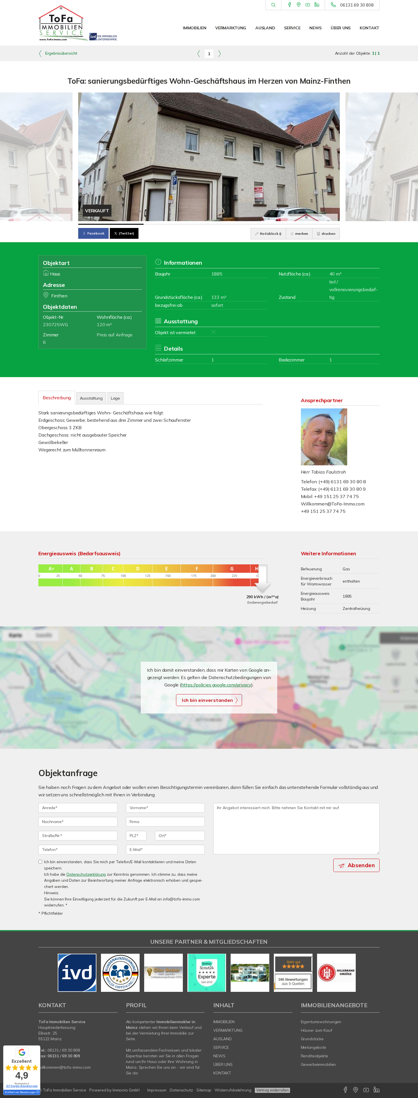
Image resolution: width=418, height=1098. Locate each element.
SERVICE (292, 27)
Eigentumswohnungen (321, 1021)
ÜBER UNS (341, 27)
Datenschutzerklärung (86, 874)
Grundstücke (312, 1038)
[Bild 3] (241, 224)
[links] (198, 53)
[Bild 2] (176, 224)
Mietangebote (313, 1047)
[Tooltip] (37, 1092)
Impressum (156, 1090)
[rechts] (219, 53)
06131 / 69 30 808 (63, 1050)
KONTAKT (369, 27)
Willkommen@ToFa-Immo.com (333, 504)
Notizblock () (270, 233)
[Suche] (273, 5)
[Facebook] (289, 5)
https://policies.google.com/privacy (216, 685)
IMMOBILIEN (194, 27)
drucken (328, 233)
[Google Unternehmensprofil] (298, 5)
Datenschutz (181, 1090)
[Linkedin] (316, 5)
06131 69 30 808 (357, 5)
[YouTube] (307, 5)
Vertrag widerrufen (272, 1090)
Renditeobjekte (314, 1055)
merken (301, 233)
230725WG (55, 324)
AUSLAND (265, 27)
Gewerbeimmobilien (318, 1064)
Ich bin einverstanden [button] (207, 700)
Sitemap (203, 1090)
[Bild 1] (111, 224)
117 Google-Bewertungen (22, 1085)
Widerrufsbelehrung (233, 1090)
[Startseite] (77, 23)
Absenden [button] (361, 865)
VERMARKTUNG (230, 27)
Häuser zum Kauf (316, 1030)
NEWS (315, 27)
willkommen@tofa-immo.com (64, 1067)
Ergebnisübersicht (60, 53)
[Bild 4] (307, 224)
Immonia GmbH (126, 1090)
